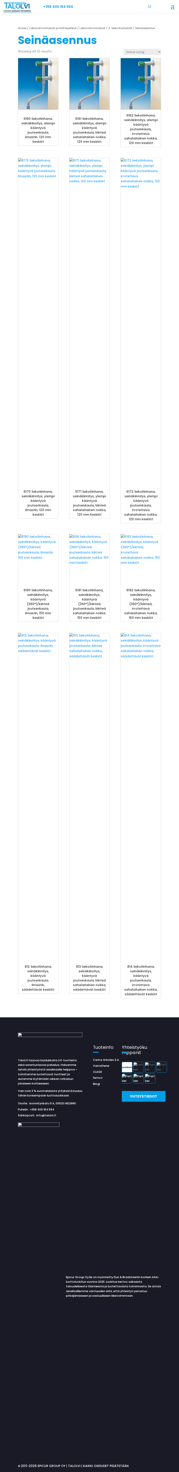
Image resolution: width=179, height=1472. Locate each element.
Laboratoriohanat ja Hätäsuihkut (53, 28)
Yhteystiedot (143, 1096)
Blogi (96, 1084)
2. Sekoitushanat (120, 28)
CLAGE (97, 1072)
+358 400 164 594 (58, 6)
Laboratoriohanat (92, 28)
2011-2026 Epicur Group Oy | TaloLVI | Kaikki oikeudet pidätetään (75, 1466)
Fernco (98, 1078)
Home (22, 28)
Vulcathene (101, 1066)
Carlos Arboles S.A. (106, 1060)
